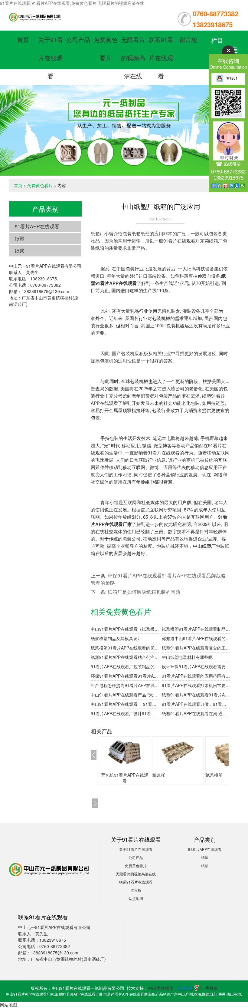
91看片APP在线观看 (37, 226)
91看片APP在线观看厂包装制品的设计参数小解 (125, 666)
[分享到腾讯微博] (231, 185)
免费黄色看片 (40, 185)
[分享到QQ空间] (219, 185)
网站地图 (8, 1005)
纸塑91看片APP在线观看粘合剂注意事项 (125, 657)
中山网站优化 (160, 988)
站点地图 (136, 898)
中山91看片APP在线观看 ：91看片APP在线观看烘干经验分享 (125, 704)
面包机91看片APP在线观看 (124, 778)
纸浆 (19, 250)
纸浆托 (158, 775)
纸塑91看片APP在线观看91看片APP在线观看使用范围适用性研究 (196, 695)
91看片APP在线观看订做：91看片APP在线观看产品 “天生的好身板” (196, 704)
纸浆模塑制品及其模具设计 (116, 638)
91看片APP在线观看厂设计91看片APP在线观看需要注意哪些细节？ (125, 713)
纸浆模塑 (214, 775)
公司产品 (78, 39)
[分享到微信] (242, 185)
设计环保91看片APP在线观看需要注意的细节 (196, 666)
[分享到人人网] (237, 185)
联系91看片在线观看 (160, 57)
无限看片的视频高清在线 (133, 57)
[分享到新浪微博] (225, 185)
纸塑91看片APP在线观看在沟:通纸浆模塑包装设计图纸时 (196, 713)
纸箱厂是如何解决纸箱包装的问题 (144, 591)
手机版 (211, 988)
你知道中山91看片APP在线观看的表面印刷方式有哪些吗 (196, 638)
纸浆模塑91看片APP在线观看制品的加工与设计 (196, 629)
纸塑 (19, 238)
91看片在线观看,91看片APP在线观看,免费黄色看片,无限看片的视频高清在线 (72, 3)
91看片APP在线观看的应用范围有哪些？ (196, 676)
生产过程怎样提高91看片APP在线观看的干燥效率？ (125, 685)
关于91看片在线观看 (50, 57)
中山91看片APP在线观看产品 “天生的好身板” (125, 695)
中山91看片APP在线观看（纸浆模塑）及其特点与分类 (125, 629)
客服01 (232, 78)
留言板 (188, 39)
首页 (23, 39)
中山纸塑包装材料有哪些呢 (187, 657)
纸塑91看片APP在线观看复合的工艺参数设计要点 (196, 648)
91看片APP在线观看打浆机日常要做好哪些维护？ (196, 685)
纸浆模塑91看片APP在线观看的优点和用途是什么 (125, 648)
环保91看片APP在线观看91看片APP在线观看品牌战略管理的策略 (125, 676)
